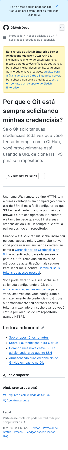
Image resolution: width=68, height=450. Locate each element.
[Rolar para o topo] (59, 441)
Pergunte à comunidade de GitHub (28, 394)
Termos (35, 427)
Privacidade (50, 427)
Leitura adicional (21, 327)
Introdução (15, 35)
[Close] (57, 6)
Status (7, 431)
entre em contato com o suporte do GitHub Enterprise (32, 83)
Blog (5, 435)
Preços (18, 431)
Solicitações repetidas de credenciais (32, 39)
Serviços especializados (40, 431)
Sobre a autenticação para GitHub (33, 343)
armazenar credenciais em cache (26, 289)
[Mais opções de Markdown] (41, 176)
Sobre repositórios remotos (29, 337)
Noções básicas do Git (40, 35)
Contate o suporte (18, 400)
